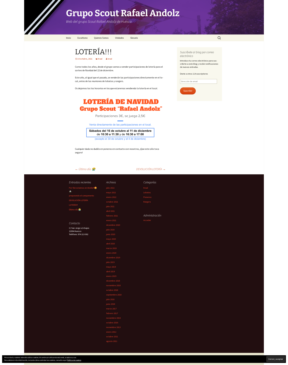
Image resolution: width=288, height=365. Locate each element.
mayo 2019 (111, 266)
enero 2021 (111, 220)
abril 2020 (110, 243)
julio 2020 (110, 229)
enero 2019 (111, 276)
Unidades (119, 37)
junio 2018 (110, 304)
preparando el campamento (81, 195)
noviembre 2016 (113, 318)
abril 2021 (110, 211)
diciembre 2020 (113, 225)
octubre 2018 (112, 290)
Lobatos (147, 192)
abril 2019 (110, 271)
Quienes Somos (101, 37)
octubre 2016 (112, 322)
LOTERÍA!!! (73, 205)
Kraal (100, 58)
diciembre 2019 (113, 257)
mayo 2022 (111, 192)
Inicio (68, 37)
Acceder (147, 220)
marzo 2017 (111, 308)
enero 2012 (111, 332)
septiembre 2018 (114, 294)
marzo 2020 (111, 248)
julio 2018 (110, 299)
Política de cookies (74, 360)
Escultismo (82, 37)
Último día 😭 (85, 169)
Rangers (147, 201)
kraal (110, 58)
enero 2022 (111, 197)
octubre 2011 (112, 336)
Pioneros (147, 197)
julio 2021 (110, 206)
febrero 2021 (112, 215)
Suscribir (187, 90)
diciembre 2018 (113, 280)
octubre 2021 (112, 201)
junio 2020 (110, 234)
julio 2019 (110, 262)
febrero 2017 (112, 313)
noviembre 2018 (113, 285)
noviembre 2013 (113, 327)
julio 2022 (110, 187)
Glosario (134, 37)
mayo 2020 (111, 239)
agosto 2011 (111, 341)
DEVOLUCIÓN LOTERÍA (151, 169)
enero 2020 (111, 253)
